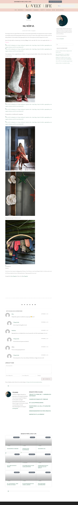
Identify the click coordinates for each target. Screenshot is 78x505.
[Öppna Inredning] (23, 10)
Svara (50, 313)
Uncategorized (33, 30)
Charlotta (57, 63)
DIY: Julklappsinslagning (36, 402)
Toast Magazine (14, 276)
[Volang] (62, 20)
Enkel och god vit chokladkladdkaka (66, 58)
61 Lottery (57, 50)
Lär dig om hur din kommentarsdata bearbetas (34, 382)
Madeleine (14, 330)
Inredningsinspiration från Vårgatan (40, 410)
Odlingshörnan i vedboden (12, 448)
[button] (22, 305)
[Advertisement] (28, 288)
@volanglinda (15, 408)
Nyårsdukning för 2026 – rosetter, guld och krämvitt (43, 466)
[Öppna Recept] (44, 10)
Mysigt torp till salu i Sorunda (65, 55)
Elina (13, 314)
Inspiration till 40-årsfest (36, 414)
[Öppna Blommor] (38, 10)
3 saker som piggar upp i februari (38, 399)
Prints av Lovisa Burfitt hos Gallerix (65, 63)
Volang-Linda (16, 322)
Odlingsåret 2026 (41, 448)
